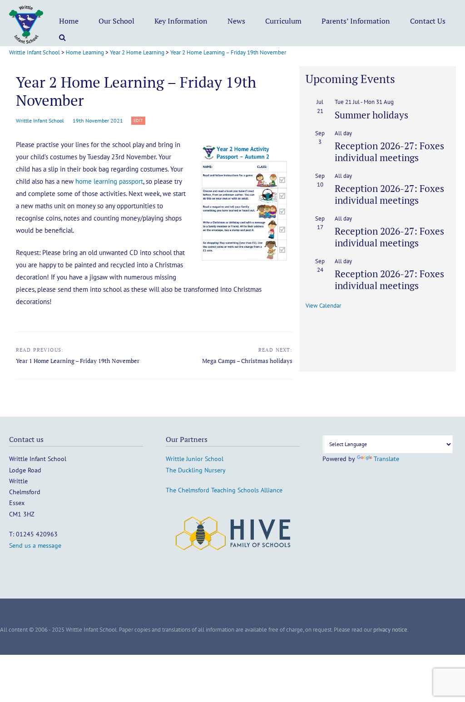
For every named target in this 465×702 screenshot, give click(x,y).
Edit (139, 121)
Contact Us (427, 21)
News (236, 21)
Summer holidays (371, 114)
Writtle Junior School (194, 459)
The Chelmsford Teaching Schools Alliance (224, 490)
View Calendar (323, 305)
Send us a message (35, 545)
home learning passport (109, 181)
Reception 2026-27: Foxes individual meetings (389, 151)
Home (69, 21)
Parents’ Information (356, 21)
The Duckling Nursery (196, 470)
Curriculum (283, 21)
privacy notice (390, 629)
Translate (386, 459)
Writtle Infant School (40, 120)
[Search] (62, 37)
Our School (116, 21)
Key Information (181, 21)
